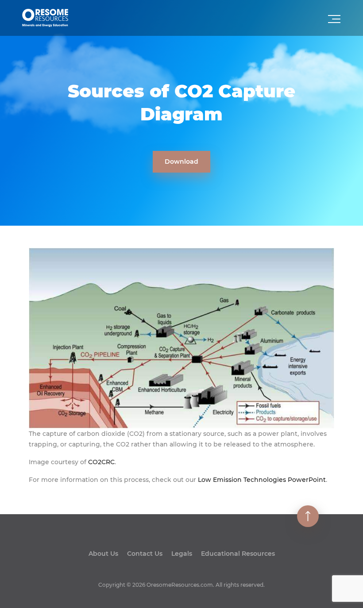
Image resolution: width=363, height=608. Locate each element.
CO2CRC (101, 462)
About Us (103, 554)
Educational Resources (238, 554)
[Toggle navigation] (335, 21)
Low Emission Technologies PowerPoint (262, 480)
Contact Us (144, 554)
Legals (181, 554)
